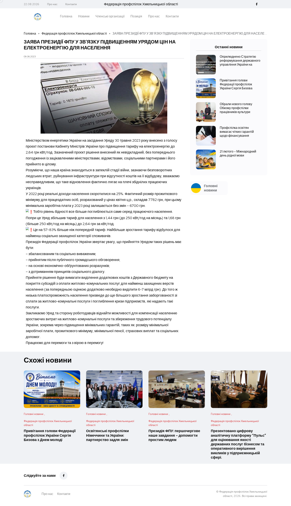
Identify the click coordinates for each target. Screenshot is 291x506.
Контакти (71, 4)
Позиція (136, 16)
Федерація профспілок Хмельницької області (74, 33)
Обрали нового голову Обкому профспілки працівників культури (236, 108)
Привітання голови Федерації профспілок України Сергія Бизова (236, 84)
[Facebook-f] (64, 476)
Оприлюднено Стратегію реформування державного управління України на (240, 61)
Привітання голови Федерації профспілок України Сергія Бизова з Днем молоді (50, 435)
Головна (66, 16)
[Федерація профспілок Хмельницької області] (37, 16)
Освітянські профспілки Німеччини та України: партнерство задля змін (107, 435)
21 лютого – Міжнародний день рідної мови (238, 153)
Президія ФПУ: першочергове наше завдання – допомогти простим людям (174, 435)
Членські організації (110, 16)
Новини (83, 16)
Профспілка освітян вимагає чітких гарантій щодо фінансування (237, 132)
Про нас (52, 4)
